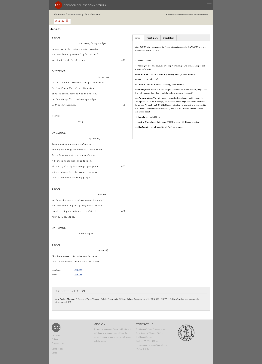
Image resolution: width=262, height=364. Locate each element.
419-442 (78, 270)
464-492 (78, 275)
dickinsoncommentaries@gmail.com (151, 345)
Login (54, 353)
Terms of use (57, 349)
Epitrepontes (74, 14)
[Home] (79, 5)
